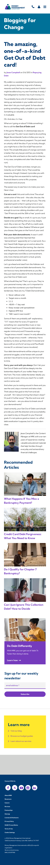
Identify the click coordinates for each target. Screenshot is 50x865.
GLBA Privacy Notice (11, 825)
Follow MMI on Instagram (28, 787)
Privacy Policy (9, 821)
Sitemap (7, 814)
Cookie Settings (10, 832)
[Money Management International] (15, 6)
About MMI (8, 795)
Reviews (7, 806)
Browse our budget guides (22, 736)
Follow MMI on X (14, 787)
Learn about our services (21, 741)
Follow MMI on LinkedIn (34, 787)
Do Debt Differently (19, 646)
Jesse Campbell (13, 72)
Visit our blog (16, 731)
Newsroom (8, 799)
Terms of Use (9, 829)
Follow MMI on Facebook (8, 787)
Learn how (12, 660)
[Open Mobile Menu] (45, 6)
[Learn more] (25, 629)
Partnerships (9, 810)
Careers (7, 803)
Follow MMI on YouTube (21, 787)
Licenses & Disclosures (12, 818)
